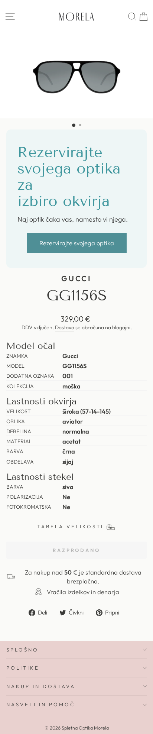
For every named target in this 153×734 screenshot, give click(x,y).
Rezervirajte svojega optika (76, 243)
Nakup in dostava (40, 686)
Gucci (76, 278)
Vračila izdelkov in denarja (83, 592)
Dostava (64, 327)
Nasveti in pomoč (40, 704)
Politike (22, 668)
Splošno (22, 650)
